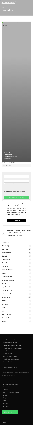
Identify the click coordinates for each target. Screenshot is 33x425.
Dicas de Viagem (7, 270)
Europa (4, 283)
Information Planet (8, 294)
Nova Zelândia (6, 314)
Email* (5, 178)
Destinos (5, 266)
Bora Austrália (6, 252)
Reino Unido (6, 318)
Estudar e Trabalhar (8, 280)
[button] (30, 2)
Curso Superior (7, 263)
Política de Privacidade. (20, 191)
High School (6, 287)
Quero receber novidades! (16, 197)
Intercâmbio (6, 297)
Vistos (4, 321)
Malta (4, 307)
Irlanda (4, 301)
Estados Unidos (7, 276)
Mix (3, 311)
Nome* (5, 174)
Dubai (4, 273)
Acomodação (6, 246)
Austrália (5, 249)
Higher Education (7, 290)
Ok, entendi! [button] (16, 220)
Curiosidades (6, 259)
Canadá (4, 256)
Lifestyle (5, 304)
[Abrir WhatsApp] (28, 420)
